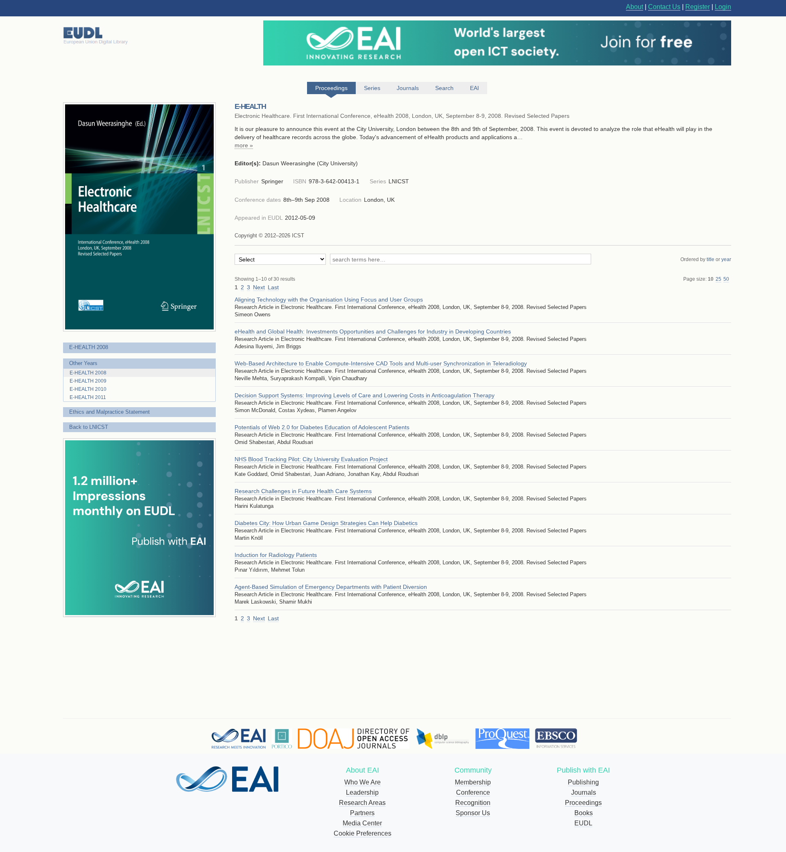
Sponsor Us (473, 812)
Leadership (362, 792)
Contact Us (664, 6)
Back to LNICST (88, 427)
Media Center (362, 823)
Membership (473, 782)
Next (259, 287)
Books (583, 812)
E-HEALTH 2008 (88, 347)
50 (726, 279)
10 (711, 279)
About (634, 6)
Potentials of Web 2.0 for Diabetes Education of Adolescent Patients (322, 427)
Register (697, 6)
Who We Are (362, 782)
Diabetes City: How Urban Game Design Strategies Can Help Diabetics (326, 523)
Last (273, 287)
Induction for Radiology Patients (276, 555)
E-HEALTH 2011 (88, 397)
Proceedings (583, 802)
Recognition (472, 802)
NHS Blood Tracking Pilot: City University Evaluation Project (311, 459)
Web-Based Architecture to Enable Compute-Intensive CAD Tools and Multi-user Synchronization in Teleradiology (381, 363)
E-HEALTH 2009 (88, 381)
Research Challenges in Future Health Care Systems (303, 491)
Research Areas (362, 802)
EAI (474, 88)
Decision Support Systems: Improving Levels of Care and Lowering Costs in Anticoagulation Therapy (365, 395)
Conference (473, 792)
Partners (362, 812)
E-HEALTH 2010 (88, 389)
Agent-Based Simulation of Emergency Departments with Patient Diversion (331, 587)
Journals (583, 792)
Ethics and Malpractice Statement (109, 412)
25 (718, 279)
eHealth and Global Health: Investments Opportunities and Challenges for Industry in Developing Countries (373, 331)
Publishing (583, 782)
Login (723, 6)
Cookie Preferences (362, 833)
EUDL (583, 823)
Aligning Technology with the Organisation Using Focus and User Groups (329, 299)
